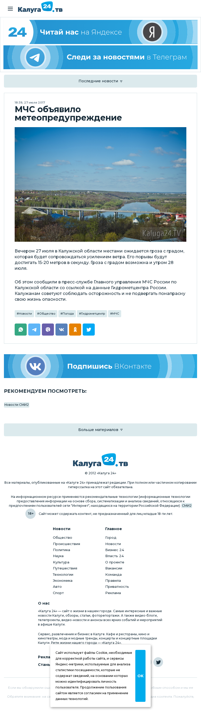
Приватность (117, 586)
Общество (47, 313)
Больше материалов (98, 429)
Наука (58, 556)
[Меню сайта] (10, 8)
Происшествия (66, 544)
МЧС (115, 313)
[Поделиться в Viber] (48, 329)
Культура (61, 562)
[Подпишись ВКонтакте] (100, 366)
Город (110, 537)
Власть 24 (114, 556)
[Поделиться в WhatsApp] (20, 329)
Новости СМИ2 (16, 405)
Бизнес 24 (114, 550)
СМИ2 (187, 506)
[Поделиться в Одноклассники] (75, 329)
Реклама (113, 593)
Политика (61, 550)
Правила (113, 580)
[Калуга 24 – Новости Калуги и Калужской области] (40, 7)
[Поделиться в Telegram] (34, 329)
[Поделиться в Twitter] (88, 329)
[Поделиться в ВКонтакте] (61, 329)
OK (140, 676)
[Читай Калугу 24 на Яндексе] (100, 32)
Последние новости (98, 81)
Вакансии (113, 568)
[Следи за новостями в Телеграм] (100, 57)
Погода (68, 313)
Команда (113, 574)
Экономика (62, 580)
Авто (57, 586)
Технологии (63, 574)
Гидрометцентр (93, 313)
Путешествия (65, 568)
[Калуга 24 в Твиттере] (158, 662)
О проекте (114, 562)
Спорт (58, 593)
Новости (25, 313)
